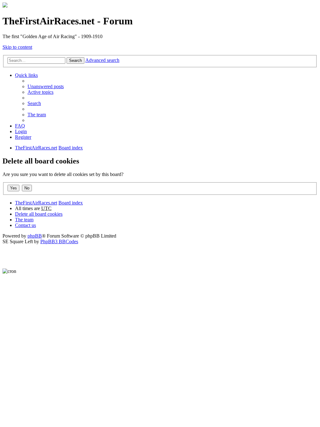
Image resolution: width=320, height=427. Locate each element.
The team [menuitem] (37, 114)
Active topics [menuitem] (40, 92)
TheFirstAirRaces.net (36, 202)
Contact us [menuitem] (25, 225)
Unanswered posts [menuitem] (46, 86)
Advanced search (102, 60)
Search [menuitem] (34, 103)
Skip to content (17, 47)
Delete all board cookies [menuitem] (38, 214)
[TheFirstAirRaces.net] (5, 5)
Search (75, 60)
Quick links (26, 75)
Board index (70, 202)
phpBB (35, 236)
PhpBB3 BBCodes (59, 241)
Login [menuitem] (21, 131)
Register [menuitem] (23, 137)
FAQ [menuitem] (20, 125)
